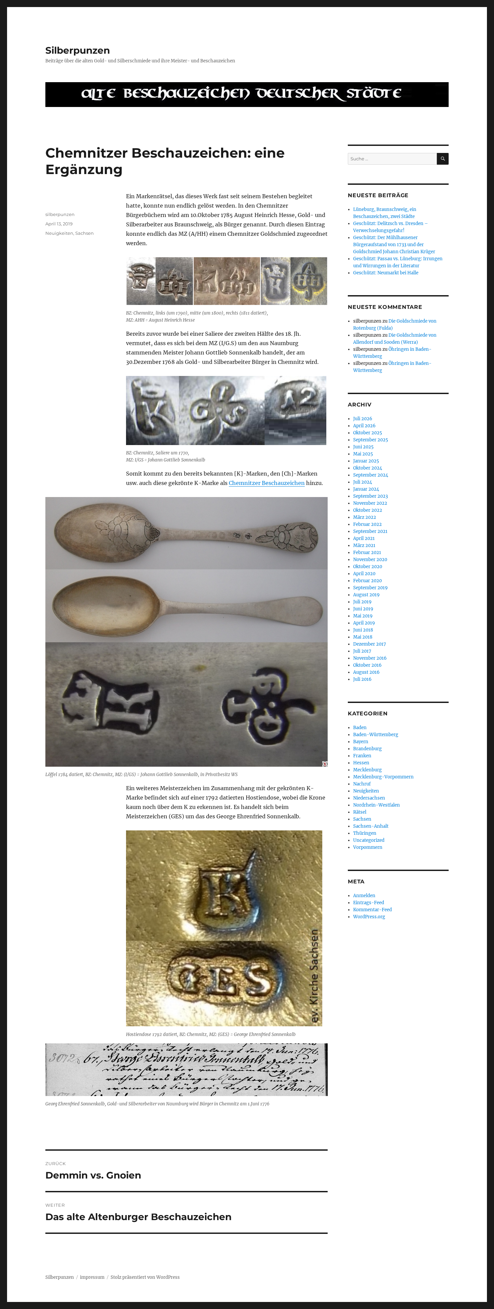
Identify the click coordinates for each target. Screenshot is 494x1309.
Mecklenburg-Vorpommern (383, 777)
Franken (362, 756)
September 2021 (370, 531)
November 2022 (370, 503)
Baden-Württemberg (375, 735)
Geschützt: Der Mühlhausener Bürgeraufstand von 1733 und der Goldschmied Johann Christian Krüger (394, 245)
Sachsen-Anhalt (370, 826)
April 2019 (364, 623)
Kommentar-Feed (372, 910)
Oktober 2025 (367, 433)
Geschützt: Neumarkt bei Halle (385, 273)
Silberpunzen (77, 50)
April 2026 (364, 426)
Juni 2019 (363, 609)
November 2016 (370, 658)
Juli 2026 (362, 419)
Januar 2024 (366, 489)
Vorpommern (367, 847)
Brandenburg (367, 749)
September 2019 (370, 588)
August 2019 (366, 595)
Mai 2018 (362, 637)
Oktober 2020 (367, 566)
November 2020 (370, 559)
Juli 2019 (362, 602)
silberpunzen (60, 214)
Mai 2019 (363, 616)
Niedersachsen (369, 798)
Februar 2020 (367, 581)
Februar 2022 (367, 524)
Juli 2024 (362, 482)
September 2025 (370, 440)
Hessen (361, 763)
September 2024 (370, 475)
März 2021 (364, 545)
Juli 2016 (362, 679)
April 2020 (364, 574)
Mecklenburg (367, 770)
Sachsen (84, 233)
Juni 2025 (363, 447)
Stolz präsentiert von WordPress (145, 1277)
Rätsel (359, 812)
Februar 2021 (367, 552)
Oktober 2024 (367, 468)
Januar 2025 (366, 461)
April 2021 (364, 538)
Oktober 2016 (367, 665)
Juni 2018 (363, 630)
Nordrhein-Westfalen (376, 805)
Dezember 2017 (369, 644)
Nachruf (362, 784)
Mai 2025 (363, 454)
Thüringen (364, 833)
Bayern (360, 742)
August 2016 (366, 672)
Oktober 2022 (367, 510)
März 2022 (364, 517)
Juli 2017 (362, 651)
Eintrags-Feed (368, 903)
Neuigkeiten (59, 233)
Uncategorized (368, 840)
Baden (360, 727)
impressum (92, 1277)
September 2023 (370, 496)
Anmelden (364, 895)
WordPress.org (369, 917)
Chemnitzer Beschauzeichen (267, 483)
